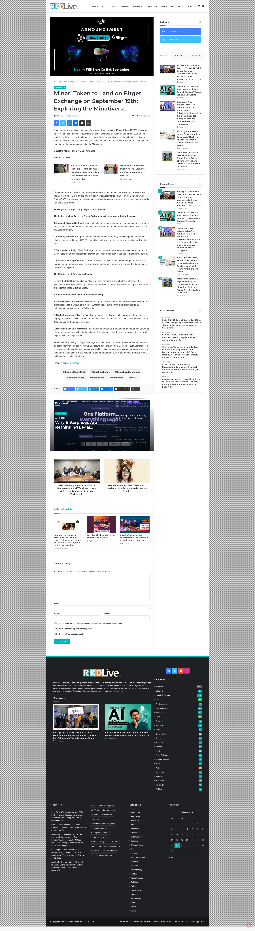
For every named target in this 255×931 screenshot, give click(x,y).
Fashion (159, 747)
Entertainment (151, 6)
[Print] (88, 123)
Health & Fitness (163, 695)
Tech (163, 6)
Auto (173, 6)
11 (177, 834)
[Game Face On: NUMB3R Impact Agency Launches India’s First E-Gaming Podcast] (111, 169)
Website (107, 613)
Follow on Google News (195, 922)
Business (113, 6)
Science (159, 730)
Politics (159, 789)
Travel (158, 699)
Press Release (68, 82)
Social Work (161, 742)
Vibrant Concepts (105, 855)
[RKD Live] (64, 6)
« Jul (171, 857)
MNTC (133, 377)
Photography (161, 704)
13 (187, 834)
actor (93, 806)
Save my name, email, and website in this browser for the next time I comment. (89, 623)
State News (161, 734)
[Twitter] (63, 123)
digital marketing (108, 810)
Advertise (148, 922)
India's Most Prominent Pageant (103, 824)
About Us (138, 922)
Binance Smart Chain (75, 372)
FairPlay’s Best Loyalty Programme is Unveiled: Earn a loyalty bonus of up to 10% (134, 537)
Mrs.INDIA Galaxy (97, 837)
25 (177, 845)
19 (182, 840)
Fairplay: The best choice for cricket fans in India (101, 536)
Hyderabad (95, 819)
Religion (159, 776)
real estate (95, 851)
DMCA (169, 922)
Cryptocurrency (76, 377)
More (180, 6)
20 (187, 840)
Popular (178, 55)
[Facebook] (56, 123)
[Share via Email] (82, 123)
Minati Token (97, 377)
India (94, 6)
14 (192, 834)
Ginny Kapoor (107, 815)
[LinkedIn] (69, 123)
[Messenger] (75, 123)
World (103, 6)
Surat (93, 855)
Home (58, 82)
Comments (196, 55)
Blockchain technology (128, 372)
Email (57, 613)
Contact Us (178, 922)
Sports (158, 738)
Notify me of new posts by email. (70, 634)
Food (158, 751)
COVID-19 (95, 810)
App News (160, 781)
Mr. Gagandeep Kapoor (99, 833)
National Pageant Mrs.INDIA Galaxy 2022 (106, 846)
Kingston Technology (99, 828)
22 (197, 840)
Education (125, 6)
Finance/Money (162, 759)
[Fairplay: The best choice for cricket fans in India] (101, 524)
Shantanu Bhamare (110, 851)
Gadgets (159, 721)
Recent (163, 55)
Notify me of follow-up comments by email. (74, 629)
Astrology (160, 785)
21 (192, 840)
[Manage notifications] (249, 925)
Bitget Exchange (101, 372)
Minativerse (117, 377)
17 (172, 840)
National (159, 725)
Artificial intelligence (106, 806)
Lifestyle (136, 6)
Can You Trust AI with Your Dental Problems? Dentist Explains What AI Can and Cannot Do (68, 827)
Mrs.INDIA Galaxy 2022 (99, 842)
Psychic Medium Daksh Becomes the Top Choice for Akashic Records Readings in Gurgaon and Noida (81, 425)
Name (57, 603)
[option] (102, 424)
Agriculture (160, 772)
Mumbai (115, 842)
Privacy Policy (159, 922)
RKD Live (59, 116)
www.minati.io (72, 363)
